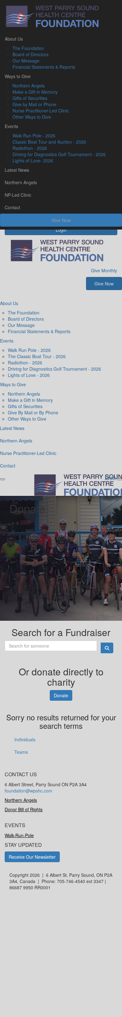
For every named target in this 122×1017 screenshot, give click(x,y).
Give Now (61, 220)
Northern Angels (29, 85)
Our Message (26, 60)
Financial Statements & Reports (44, 67)
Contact (12, 207)
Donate (61, 695)
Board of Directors (30, 54)
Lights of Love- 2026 (33, 160)
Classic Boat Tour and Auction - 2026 (49, 142)
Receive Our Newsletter (32, 857)
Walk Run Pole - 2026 (34, 135)
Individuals (24, 739)
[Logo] (61, 16)
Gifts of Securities (30, 98)
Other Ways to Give (32, 117)
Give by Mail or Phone (34, 104)
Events (11, 126)
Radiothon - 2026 (30, 148)
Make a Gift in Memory (35, 92)
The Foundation (28, 48)
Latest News (17, 170)
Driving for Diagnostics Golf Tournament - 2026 (59, 154)
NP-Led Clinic (18, 195)
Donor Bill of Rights (24, 809)
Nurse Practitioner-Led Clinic (41, 110)
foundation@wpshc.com (28, 790)
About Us (14, 39)
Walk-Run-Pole (19, 835)
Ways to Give (18, 76)
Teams (21, 752)
